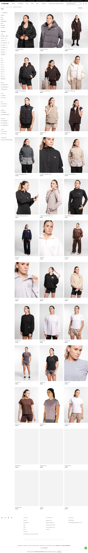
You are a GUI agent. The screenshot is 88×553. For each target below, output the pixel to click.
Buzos (2, 23)
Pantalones (3, 25)
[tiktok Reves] (8, 517)
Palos (27, 3)
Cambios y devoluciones (50, 524)
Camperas (3, 27)
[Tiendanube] (44, 548)
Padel (32, 3)
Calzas (2, 19)
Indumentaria (20, 3)
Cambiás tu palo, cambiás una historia (56, 3)
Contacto (47, 529)
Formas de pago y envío (50, 527)
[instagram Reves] (2, 517)
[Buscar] (80, 4)
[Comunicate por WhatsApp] (85, 548)
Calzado (13, 3)
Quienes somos (49, 520)
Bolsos (37, 3)
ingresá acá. (58, 545)
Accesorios (44, 3)
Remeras (2, 15)
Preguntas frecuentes (50, 522)
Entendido (59, 551)
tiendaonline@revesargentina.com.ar (75, 522)
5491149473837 (71, 520)
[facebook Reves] (5, 517)
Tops (2, 17)
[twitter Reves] (12, 517)
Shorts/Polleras (3, 21)
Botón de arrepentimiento (65, 545)
